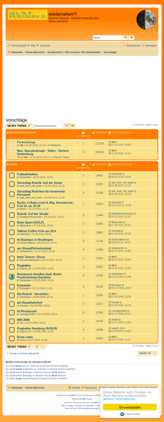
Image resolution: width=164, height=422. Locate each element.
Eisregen (25, 288)
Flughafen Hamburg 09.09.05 (37, 328)
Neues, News (62, 157)
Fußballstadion (27, 174)
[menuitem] (31, 45)
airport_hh (25, 268)
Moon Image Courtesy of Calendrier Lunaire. (82, 405)
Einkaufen (24, 285)
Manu (23, 208)
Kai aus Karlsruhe (29, 260)
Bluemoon (25, 225)
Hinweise (56, 145)
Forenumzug (26, 142)
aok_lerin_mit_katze (31, 185)
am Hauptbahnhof (29, 302)
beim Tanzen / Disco (31, 257)
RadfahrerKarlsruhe (31, 217)
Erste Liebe (25, 337)
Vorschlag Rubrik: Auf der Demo (39, 182)
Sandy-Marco (27, 242)
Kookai (24, 305)
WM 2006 (23, 319)
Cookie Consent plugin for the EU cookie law (130, 414)
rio (21, 145)
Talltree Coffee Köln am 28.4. (37, 231)
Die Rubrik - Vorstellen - (33, 294)
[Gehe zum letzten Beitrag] (116, 142)
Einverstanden (130, 407)
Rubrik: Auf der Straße (32, 214)
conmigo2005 (27, 314)
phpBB (71, 395)
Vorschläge (16, 120)
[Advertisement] (82, 86)
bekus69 (116, 202)
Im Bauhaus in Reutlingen (35, 239)
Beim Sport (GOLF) (30, 222)
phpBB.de (96, 402)
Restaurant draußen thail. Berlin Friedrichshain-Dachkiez (39, 276)
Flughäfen (24, 265)
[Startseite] (28, 19)
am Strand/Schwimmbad (34, 248)
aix (21, 322)
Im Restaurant (27, 311)
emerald (24, 234)
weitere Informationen (119, 398)
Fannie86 (25, 177)
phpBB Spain (86, 399)
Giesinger (25, 297)
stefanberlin (26, 251)
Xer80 (115, 319)
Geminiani (25, 280)
